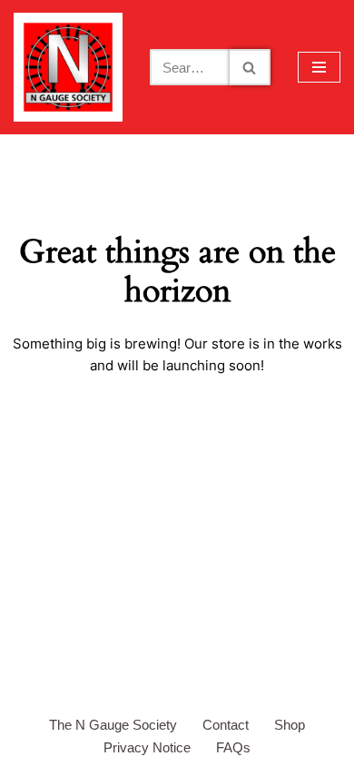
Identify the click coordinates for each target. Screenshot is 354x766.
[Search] (250, 67)
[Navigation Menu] (319, 67)
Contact (225, 724)
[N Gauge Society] (68, 67)
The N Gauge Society (113, 724)
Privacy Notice (147, 747)
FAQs (233, 747)
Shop (289, 724)
